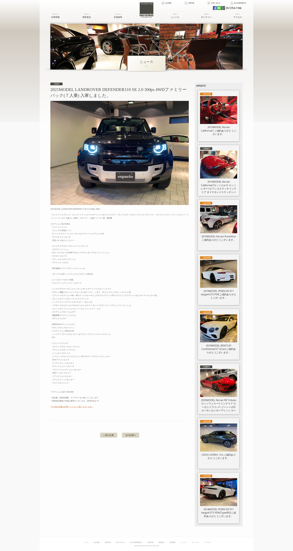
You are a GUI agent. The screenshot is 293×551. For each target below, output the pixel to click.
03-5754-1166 (233, 8)
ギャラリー (206, 15)
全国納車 (118, 15)
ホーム (86, 542)
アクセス (237, 15)
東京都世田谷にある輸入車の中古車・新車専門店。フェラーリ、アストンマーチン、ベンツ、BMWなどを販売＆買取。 (146, 10)
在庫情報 (55, 15)
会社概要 (168, 3)
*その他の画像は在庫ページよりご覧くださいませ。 (72, 406)
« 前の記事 (108, 435)
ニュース (175, 15)
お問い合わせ (215, 3)
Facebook (215, 8)
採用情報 (191, 3)
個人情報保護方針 (240, 3)
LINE (219, 8)
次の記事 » (130, 435)
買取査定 (86, 15)
